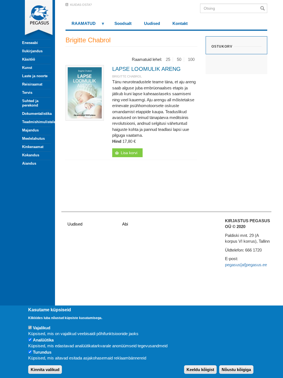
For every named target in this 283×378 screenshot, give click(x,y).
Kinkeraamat (32, 147)
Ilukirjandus (32, 51)
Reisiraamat (32, 84)
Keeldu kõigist (200, 369)
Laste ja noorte (35, 76)
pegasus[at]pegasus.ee (246, 264)
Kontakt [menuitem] (180, 23)
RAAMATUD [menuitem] (80, 25)
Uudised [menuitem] (152, 23)
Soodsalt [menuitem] (123, 23)
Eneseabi (30, 43)
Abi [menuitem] (125, 224)
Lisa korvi (129, 153)
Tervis (27, 92)
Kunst (27, 68)
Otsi (263, 8)
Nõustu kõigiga (236, 369)
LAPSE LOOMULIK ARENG (146, 69)
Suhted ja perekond (30, 103)
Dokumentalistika (36, 114)
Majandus (30, 130)
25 (168, 59)
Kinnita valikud (45, 369)
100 (191, 59)
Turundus (42, 352)
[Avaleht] (33, 19)
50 (179, 59)
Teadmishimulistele (36, 122)
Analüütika (43, 340)
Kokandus (30, 155)
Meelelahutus (33, 138)
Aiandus (29, 163)
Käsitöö (28, 59)
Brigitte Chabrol (127, 76)
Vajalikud (41, 327)
